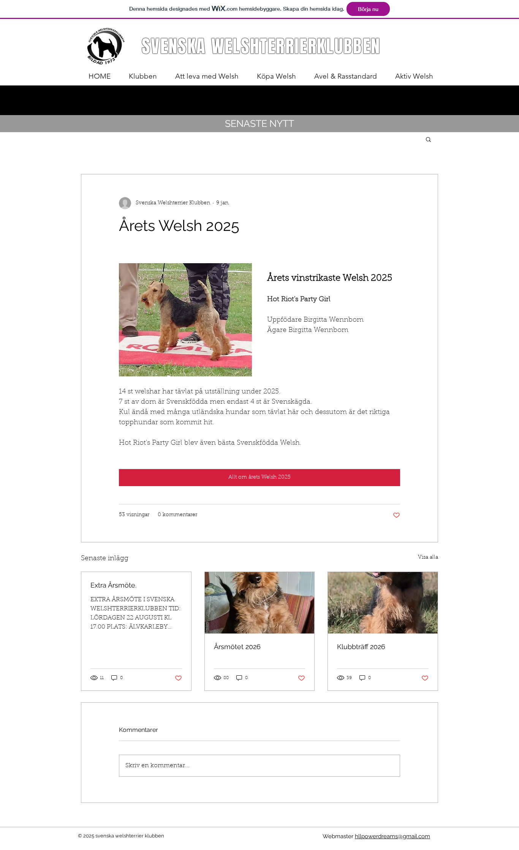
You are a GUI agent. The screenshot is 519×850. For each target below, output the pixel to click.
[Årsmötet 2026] (260, 603)
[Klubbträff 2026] (383, 603)
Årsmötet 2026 (237, 647)
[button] (428, 139)
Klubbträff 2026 (361, 647)
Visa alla (428, 557)
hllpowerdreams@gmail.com (392, 836)
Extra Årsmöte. (113, 585)
